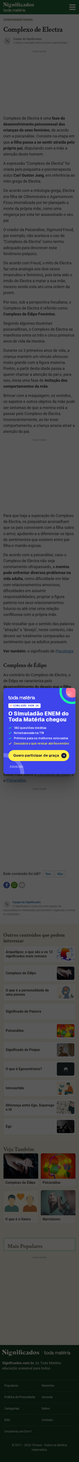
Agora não (16, 766)
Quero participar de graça (36, 755)
